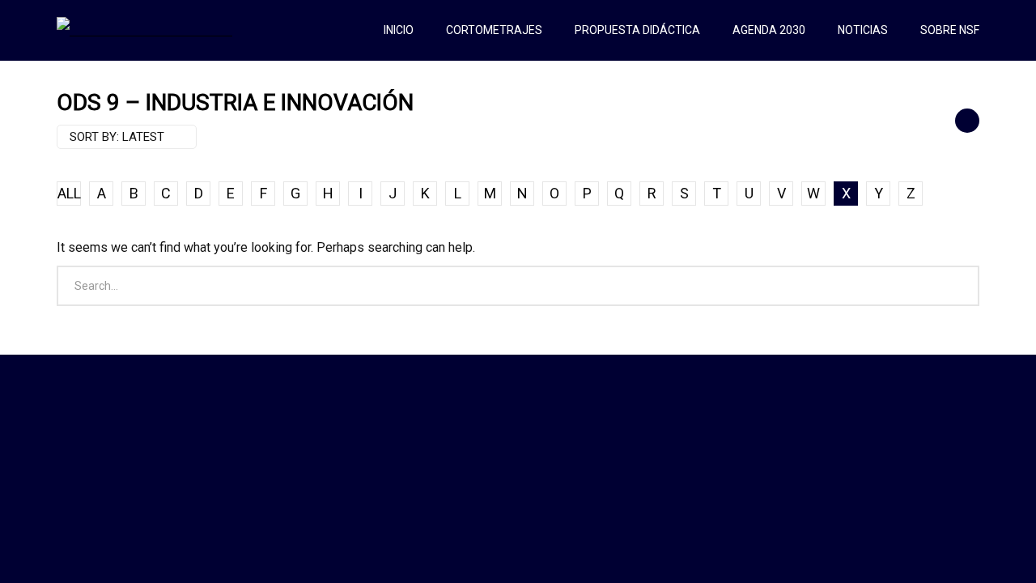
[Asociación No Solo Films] (144, 30)
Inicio (399, 29)
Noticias (863, 29)
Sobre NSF (949, 29)
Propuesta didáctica (637, 29)
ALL (69, 193)
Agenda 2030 (768, 29)
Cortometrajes (494, 29)
